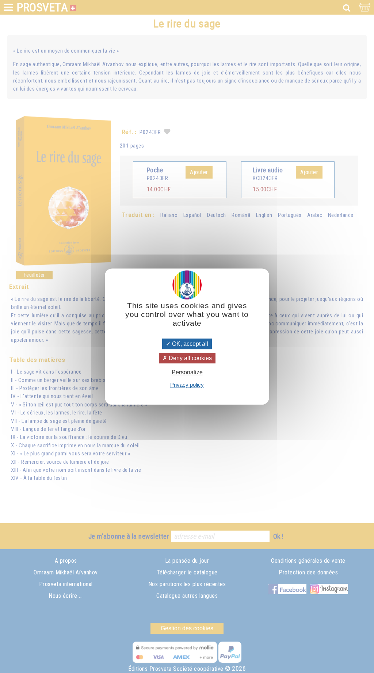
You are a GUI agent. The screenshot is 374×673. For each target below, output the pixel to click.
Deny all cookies (189, 358)
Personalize (187, 372)
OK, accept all (189, 344)
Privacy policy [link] (187, 385)
